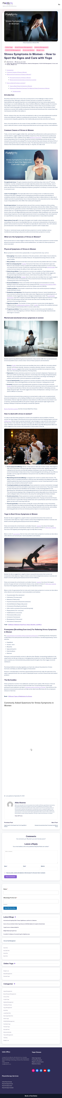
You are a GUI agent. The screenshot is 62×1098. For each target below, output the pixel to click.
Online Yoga (8, 47)
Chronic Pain (6, 996)
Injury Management (7, 1007)
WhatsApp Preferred (10, 898)
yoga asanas (16, 534)
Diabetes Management (41, 47)
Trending (5, 1037)
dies (37, 305)
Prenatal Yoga (6, 976)
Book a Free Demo (31, 1096)
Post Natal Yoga (6, 1024)
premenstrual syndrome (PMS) (48, 284)
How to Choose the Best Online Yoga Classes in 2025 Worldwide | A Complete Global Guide (24, 924)
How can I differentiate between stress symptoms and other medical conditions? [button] (30, 779)
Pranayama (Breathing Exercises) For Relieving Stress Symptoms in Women (29, 88)
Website (43, 866)
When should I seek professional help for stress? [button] (27, 751)
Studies (24, 264)
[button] (18, 816)
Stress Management (7, 973)
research (39, 526)
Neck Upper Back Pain (8, 1015)
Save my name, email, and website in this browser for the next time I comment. (25, 872)
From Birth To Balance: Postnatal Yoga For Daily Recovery (16, 934)
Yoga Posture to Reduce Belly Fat (11, 927)
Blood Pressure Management (23, 47)
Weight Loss (40, 50)
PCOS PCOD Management (12, 50)
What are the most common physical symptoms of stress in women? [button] (30, 713)
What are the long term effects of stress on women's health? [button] (28, 763)
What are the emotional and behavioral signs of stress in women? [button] (29, 736)
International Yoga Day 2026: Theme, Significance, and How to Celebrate (20, 920)
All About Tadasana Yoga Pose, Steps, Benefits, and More (25, 624)
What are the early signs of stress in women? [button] (26, 756)
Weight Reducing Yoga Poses (10, 930)
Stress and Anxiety (28, 50)
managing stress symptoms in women (35, 687)
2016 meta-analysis (50, 527)
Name (5, 866)
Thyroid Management (8, 1034)
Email (24, 866)
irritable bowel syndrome (23, 305)
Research (14, 369)
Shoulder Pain (6, 950)
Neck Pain (5, 947)
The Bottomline (16, 91)
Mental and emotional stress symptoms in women (23, 80)
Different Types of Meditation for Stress (20, 696)
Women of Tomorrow (35, 137)
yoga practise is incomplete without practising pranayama (22, 635)
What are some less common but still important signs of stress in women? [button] (29, 771)
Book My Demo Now (10, 908)
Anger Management (7, 991)
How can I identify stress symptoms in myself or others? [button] (30, 729)
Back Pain (5, 956)
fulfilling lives (7, 421)
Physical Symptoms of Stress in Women (20, 77)
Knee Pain (5, 953)
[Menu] (59, 4)
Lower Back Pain (7, 1013)
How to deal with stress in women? (16, 83)
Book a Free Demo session (11, 409)
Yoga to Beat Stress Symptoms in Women (21, 86)
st (34, 305)
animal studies (51, 267)
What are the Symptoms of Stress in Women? (19, 74)
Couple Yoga (6, 999)
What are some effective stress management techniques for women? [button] (29, 744)
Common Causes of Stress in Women (17, 72)
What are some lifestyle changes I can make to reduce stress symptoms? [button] (28, 787)
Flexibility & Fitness (7, 1005)
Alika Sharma (20, 803)
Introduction (10, 70)
